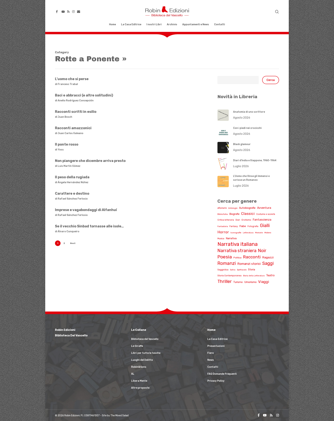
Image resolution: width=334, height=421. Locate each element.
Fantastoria (222, 226)
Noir (262, 250)
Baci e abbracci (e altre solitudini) (84, 95)
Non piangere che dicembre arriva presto (90, 161)
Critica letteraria (225, 220)
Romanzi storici (249, 264)
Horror (223, 232)
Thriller (224, 281)
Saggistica (222, 269)
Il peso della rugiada (72, 177)
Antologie (232, 208)
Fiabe (242, 226)
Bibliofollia (222, 214)
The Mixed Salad (119, 415)
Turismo (238, 282)
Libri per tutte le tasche (145, 353)
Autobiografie (247, 207)
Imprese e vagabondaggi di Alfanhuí (86, 210)
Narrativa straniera (236, 250)
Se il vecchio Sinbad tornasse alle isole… (89, 226)
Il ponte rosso (66, 144)
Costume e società (265, 214)
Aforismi (222, 207)
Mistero (267, 232)
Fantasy (233, 226)
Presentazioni (216, 346)
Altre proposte (140, 387)
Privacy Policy (215, 380)
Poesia (224, 257)
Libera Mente (139, 380)
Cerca (271, 80)
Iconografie (235, 232)
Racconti (252, 256)
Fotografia (253, 226)
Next (72, 243)
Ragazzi (268, 257)
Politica (237, 257)
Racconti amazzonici (73, 128)
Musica (220, 238)
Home (211, 330)
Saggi (268, 263)
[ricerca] (277, 12)
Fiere (210, 353)
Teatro (270, 275)
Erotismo (246, 220)
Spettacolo (241, 270)
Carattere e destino (72, 193)
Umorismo (250, 282)
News (210, 359)
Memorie (259, 233)
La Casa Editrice (217, 339)
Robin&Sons (138, 366)
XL (132, 373)
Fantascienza (262, 219)
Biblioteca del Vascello (144, 339)
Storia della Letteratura (254, 276)
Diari (238, 220)
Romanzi (226, 263)
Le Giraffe (137, 346)
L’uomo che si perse (72, 79)
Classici (248, 213)
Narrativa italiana (237, 244)
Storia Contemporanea (229, 275)
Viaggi (263, 281)
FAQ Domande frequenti (222, 373)
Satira (232, 270)
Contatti (212, 366)
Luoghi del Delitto (142, 359)
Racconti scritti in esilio (75, 112)
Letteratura (248, 233)
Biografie (234, 214)
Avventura (264, 207)
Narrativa (231, 238)
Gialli (265, 225)
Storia (251, 269)
